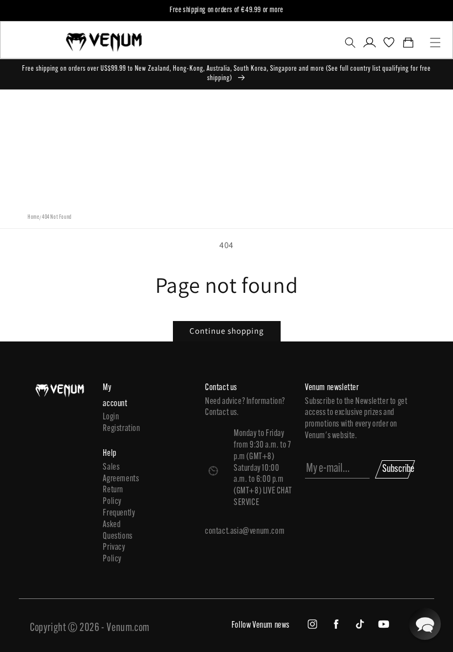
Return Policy (113, 496)
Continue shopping (226, 330)
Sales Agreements (117, 473)
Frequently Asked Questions (117, 525)
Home (33, 217)
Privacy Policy (114, 553)
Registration (117, 428)
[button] (350, 42)
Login (111, 417)
